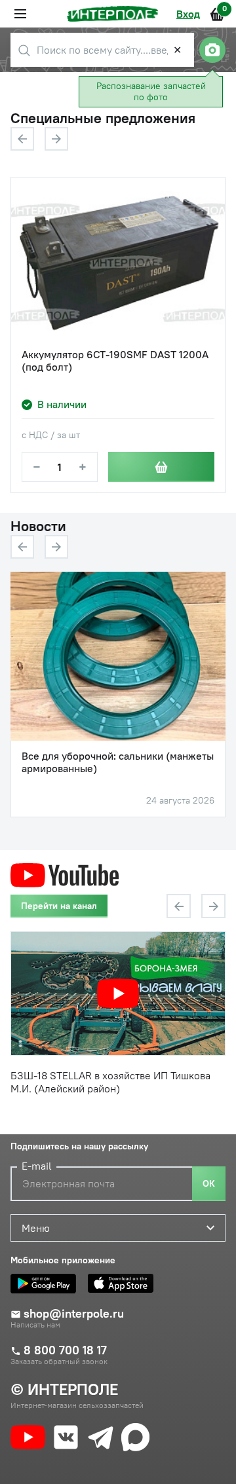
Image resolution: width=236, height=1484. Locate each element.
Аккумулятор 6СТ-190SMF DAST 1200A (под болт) (115, 360)
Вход (188, 13)
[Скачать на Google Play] (46, 1283)
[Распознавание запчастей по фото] (212, 50)
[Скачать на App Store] (124, 1283)
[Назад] (22, 139)
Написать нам (35, 1324)
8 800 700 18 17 (65, 1350)
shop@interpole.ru (74, 1314)
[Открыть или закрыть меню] (20, 13)
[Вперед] (56, 139)
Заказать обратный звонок (59, 1361)
